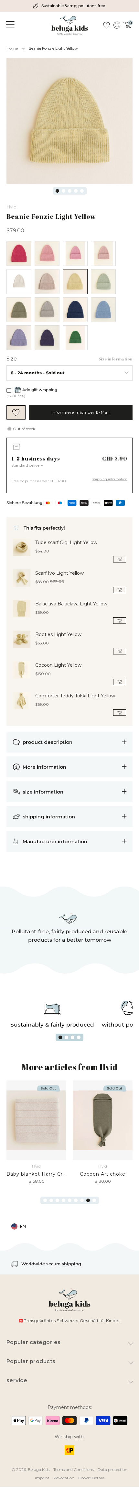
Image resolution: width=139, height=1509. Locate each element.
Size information (116, 358)
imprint (42, 1477)
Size (11, 359)
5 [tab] (82, 191)
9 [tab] (94, 1200)
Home (12, 48)
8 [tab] (88, 1200)
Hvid (11, 207)
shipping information (109, 479)
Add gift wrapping (39, 389)
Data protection (112, 1469)
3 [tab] (69, 191)
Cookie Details (91, 1477)
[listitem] (69, 6)
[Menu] (9, 24)
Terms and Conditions (73, 1469)
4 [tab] (76, 191)
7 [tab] (82, 1200)
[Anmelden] (116, 25)
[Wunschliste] (106, 25)
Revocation (63, 1477)
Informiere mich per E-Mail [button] (80, 412)
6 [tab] (76, 1200)
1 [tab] (57, 191)
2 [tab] (63, 191)
